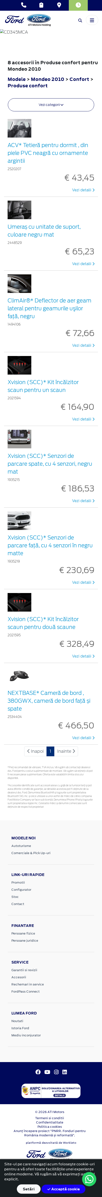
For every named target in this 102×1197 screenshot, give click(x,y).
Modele (17, 79)
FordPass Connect (25, 991)
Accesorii (18, 977)
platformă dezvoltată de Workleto (51, 1143)
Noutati (17, 1021)
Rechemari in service (27, 984)
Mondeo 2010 (47, 79)
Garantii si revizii (24, 970)
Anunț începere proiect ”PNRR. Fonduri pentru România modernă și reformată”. (50, 1133)
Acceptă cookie (65, 1189)
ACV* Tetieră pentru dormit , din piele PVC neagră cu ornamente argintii (48, 153)
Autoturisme (21, 846)
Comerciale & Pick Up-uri (31, 853)
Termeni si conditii (49, 1118)
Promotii (18, 882)
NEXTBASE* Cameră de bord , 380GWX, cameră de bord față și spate (49, 701)
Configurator (21, 889)
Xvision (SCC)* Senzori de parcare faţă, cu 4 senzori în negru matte (50, 545)
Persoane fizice (23, 933)
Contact (17, 904)
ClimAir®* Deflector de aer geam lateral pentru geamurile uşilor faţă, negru (49, 308)
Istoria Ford (20, 1028)
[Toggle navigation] (92, 20)
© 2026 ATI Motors (49, 1112)
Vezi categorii (49, 105)
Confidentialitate (49, 1122)
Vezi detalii (82, 190)
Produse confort (28, 85)
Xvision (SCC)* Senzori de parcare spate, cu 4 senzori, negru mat (50, 464)
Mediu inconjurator (26, 1035)
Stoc (15, 897)
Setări (29, 1189)
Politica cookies (49, 1126)
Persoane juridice (24, 940)
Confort (80, 79)
